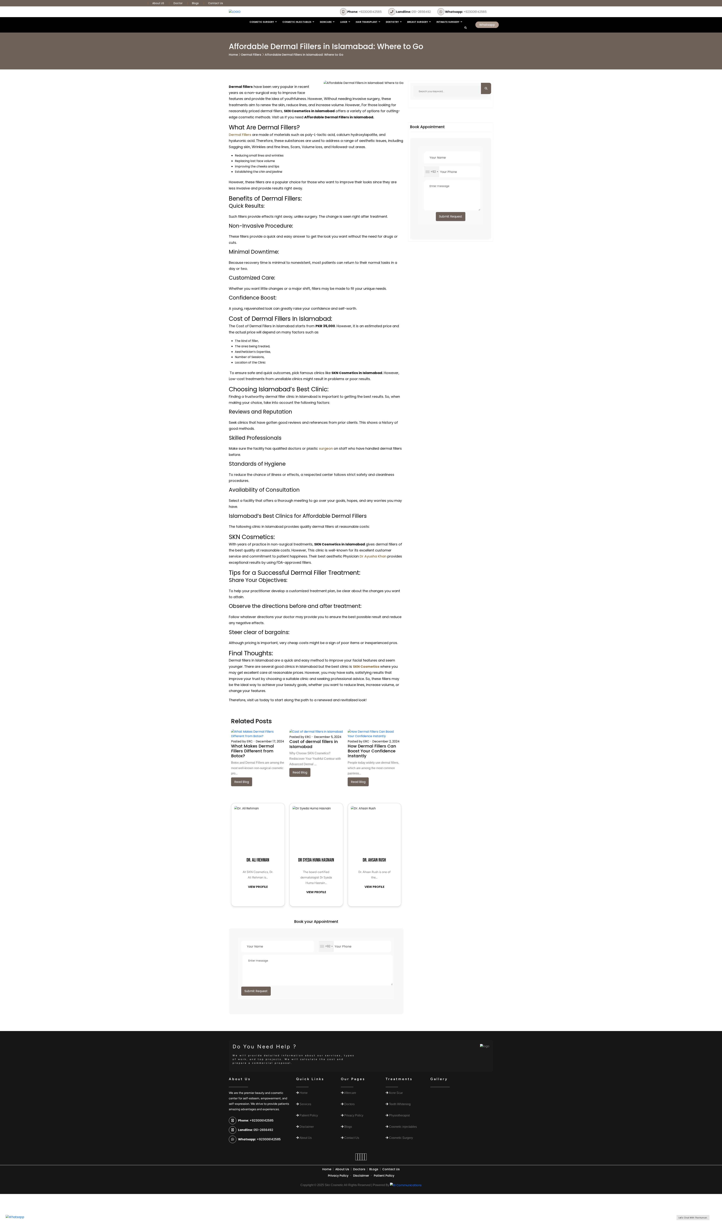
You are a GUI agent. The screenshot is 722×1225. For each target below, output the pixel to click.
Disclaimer (361, 1175)
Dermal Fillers (251, 54)
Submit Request (256, 991)
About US (158, 3)
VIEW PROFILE (258, 887)
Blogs (195, 3)
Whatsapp (487, 25)
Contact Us (215, 3)
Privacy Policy (338, 1175)
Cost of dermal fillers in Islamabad (313, 744)
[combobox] (326, 946)
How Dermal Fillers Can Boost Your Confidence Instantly (372, 751)
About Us (342, 1169)
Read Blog (241, 782)
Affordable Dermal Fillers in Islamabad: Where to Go (304, 54)
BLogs (373, 1169)
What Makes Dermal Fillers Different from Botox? (252, 751)
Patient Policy (384, 1175)
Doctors (359, 1169)
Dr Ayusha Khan (373, 556)
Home (233, 54)
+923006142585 (364, 12)
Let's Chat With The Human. (693, 1217)
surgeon (326, 448)
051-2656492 (413, 12)
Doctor (178, 3)
